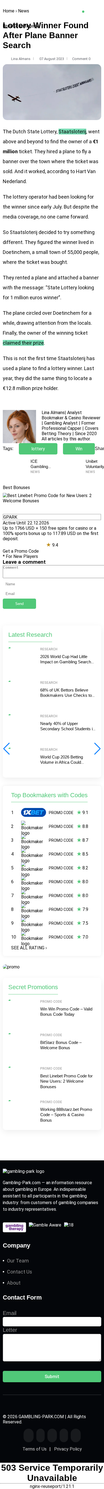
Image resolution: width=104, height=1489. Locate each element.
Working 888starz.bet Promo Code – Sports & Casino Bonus (66, 1114)
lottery (38, 448)
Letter (10, 1330)
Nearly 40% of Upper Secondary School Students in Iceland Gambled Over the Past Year (67, 731)
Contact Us (19, 1272)
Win (78, 448)
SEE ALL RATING (29, 947)
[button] (97, 749)
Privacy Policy (68, 1449)
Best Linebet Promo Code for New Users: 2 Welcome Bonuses (66, 1081)
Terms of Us (34, 1449)
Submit (52, 1376)
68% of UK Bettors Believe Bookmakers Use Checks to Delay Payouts (66, 695)
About (14, 1283)
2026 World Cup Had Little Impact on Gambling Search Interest (65, 662)
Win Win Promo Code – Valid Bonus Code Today (66, 1012)
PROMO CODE (61, 812)
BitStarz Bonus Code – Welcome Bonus (61, 1045)
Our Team (18, 1261)
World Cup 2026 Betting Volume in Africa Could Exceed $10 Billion (61, 762)
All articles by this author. (66, 438)
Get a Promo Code (21, 551)
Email (9, 1313)
